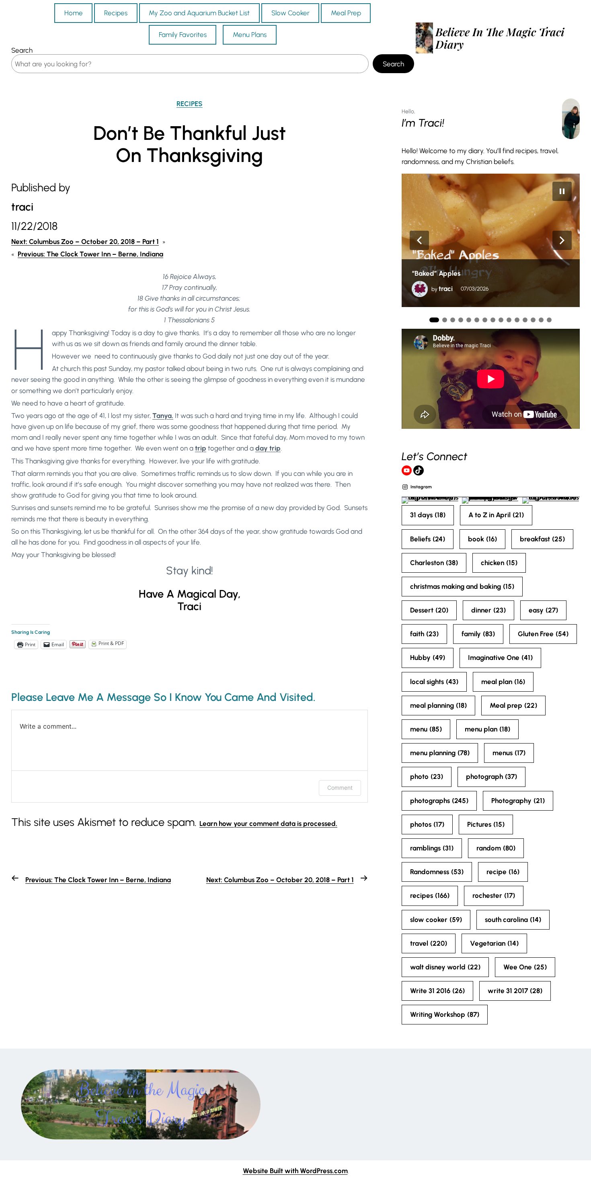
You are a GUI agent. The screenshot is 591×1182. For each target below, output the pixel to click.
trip (200, 448)
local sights (434, 682)
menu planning (440, 753)
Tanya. (162, 416)
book (482, 539)
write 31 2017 (515, 991)
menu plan (487, 729)
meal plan (503, 682)
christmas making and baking (462, 586)
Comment (340, 787)
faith (424, 634)
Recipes (115, 13)
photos (427, 824)
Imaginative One (500, 657)
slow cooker (436, 920)
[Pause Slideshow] (562, 191)
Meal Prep (346, 13)
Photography (518, 801)
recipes (429, 895)
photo (426, 776)
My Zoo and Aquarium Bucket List (199, 13)
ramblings (432, 848)
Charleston (434, 563)
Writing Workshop (444, 1014)
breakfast (542, 539)
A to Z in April (496, 515)
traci (446, 289)
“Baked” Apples (436, 273)
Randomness (437, 872)
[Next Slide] (562, 240)
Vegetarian (494, 943)
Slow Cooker (290, 13)
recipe (502, 872)
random (495, 848)
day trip (268, 448)
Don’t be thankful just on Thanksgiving (189, 144)
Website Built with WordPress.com (295, 1171)
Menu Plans (250, 35)
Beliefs (427, 539)
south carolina (513, 920)
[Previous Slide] (419, 240)
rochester (493, 895)
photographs (439, 801)
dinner (488, 610)
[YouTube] (407, 470)
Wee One (525, 967)
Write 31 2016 (437, 991)
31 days (427, 515)
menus (508, 753)
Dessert (429, 610)
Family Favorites (183, 35)
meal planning (438, 705)
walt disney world (445, 967)
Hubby (427, 657)
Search (22, 50)
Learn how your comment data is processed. (268, 823)
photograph (491, 776)
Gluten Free (543, 634)
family (478, 634)
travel (428, 943)
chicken (499, 563)
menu (426, 729)
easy (543, 610)
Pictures (486, 824)
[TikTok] (418, 470)
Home (73, 13)
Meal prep (513, 705)
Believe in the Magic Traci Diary (499, 37)
